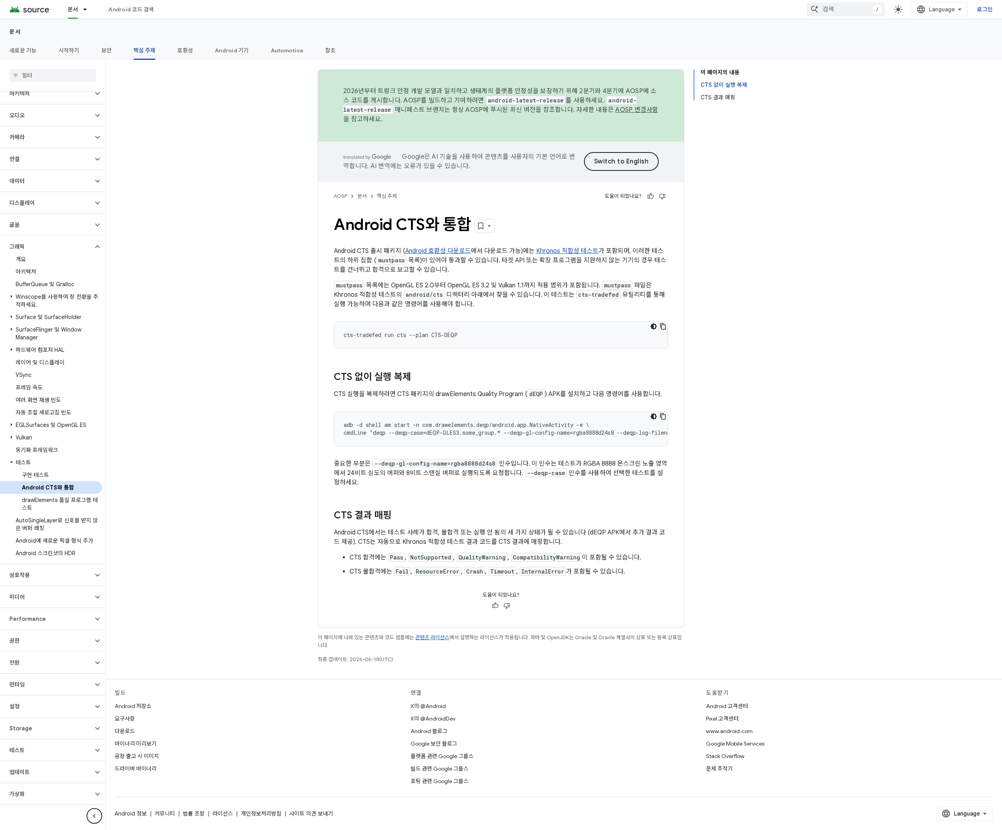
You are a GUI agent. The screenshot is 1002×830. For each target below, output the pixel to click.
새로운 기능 (23, 50)
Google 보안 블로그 (434, 743)
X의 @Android (428, 706)
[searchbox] (52, 75)
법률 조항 (194, 813)
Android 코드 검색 (131, 9)
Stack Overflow (725, 756)
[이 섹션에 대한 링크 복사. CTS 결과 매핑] (399, 516)
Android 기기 (232, 50)
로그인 (985, 9)
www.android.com (729, 731)
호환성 (185, 50)
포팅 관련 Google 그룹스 (440, 781)
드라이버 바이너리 (136, 768)
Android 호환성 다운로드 (438, 251)
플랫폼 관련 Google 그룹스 (442, 756)
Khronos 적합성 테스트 (567, 251)
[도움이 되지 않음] (662, 196)
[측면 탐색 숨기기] (94, 816)
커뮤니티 (165, 813)
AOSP (340, 196)
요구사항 (125, 718)
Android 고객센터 (727, 706)
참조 (330, 50)
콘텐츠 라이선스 (432, 637)
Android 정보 (131, 813)
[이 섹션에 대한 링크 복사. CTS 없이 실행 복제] (419, 377)
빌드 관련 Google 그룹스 (440, 768)
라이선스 (223, 813)
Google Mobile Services (735, 743)
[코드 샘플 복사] (663, 326)
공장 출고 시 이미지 (137, 756)
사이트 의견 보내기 (311, 813)
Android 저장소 (133, 706)
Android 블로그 (429, 731)
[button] (46, 93)
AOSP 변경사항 (636, 110)
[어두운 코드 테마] (653, 326)
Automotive (287, 50)
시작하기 (69, 50)
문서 (73, 9)
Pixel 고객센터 (722, 718)
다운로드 (125, 731)
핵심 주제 (144, 50)
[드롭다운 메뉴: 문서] (88, 9)
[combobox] (846, 9)
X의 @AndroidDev (433, 718)
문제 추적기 (719, 768)
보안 (106, 50)
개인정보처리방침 (261, 813)
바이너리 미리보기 (136, 743)
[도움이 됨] (650, 196)
